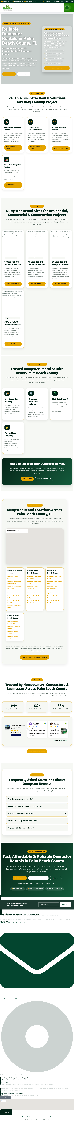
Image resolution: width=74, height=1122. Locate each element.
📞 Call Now (55, 878)
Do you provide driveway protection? (21, 828)
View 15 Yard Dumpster (37, 283)
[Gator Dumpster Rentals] (7, 8)
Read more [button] (31, 735)
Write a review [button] (16, 735)
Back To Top (6, 1112)
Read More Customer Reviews (37, 751)
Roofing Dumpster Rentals (61, 148)
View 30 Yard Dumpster (13, 343)
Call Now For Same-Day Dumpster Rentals (34, 657)
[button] (68, 730)
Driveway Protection (23, 883)
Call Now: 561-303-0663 (57, 68)
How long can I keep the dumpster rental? (23, 821)
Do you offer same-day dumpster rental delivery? (25, 806)
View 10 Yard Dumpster (13, 283)
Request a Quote (23, 74)
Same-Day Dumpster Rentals (11, 185)
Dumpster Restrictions (50, 883)
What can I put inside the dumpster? (21, 813)
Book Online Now (27, 478)
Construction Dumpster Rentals (36, 147)
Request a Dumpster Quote (44, 478)
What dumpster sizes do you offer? (20, 799)
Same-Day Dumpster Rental (36, 883)
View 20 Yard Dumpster (61, 283)
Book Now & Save (8, 74)
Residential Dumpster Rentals (11, 147)
